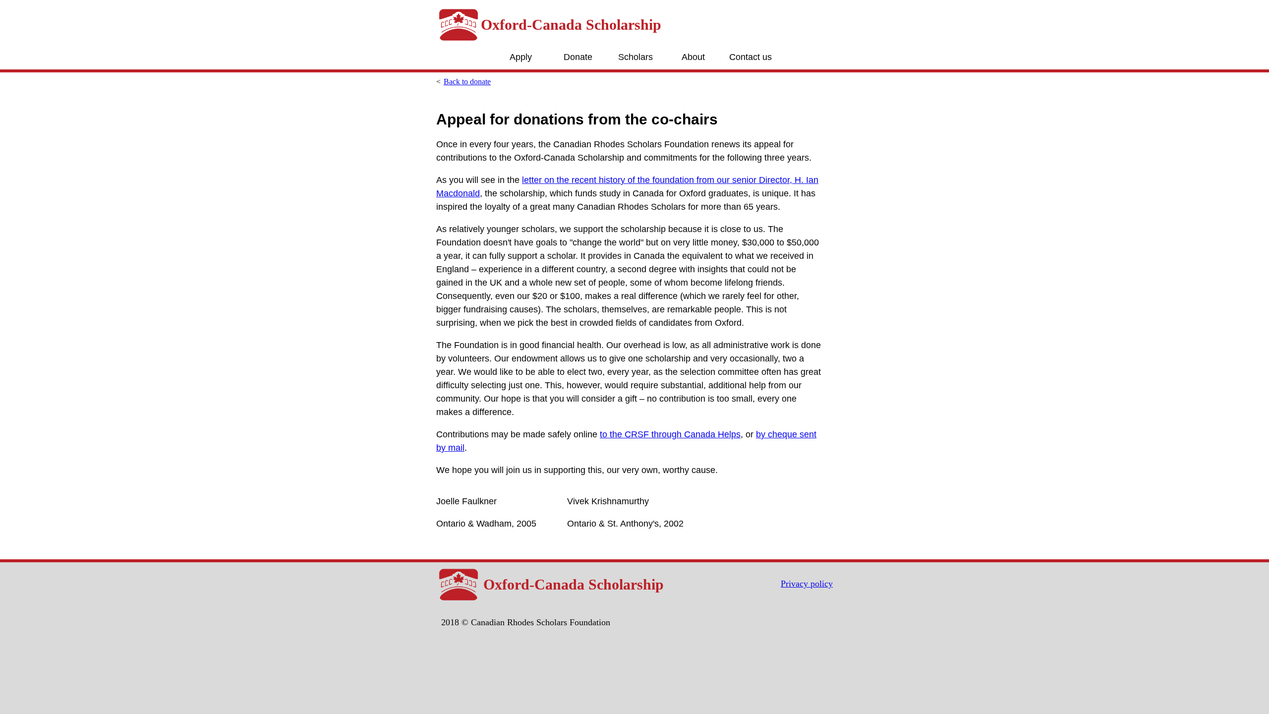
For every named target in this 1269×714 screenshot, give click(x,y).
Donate (578, 57)
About (693, 57)
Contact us (750, 57)
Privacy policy (807, 584)
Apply (521, 57)
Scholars (635, 57)
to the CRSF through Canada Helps (670, 434)
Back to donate (467, 81)
